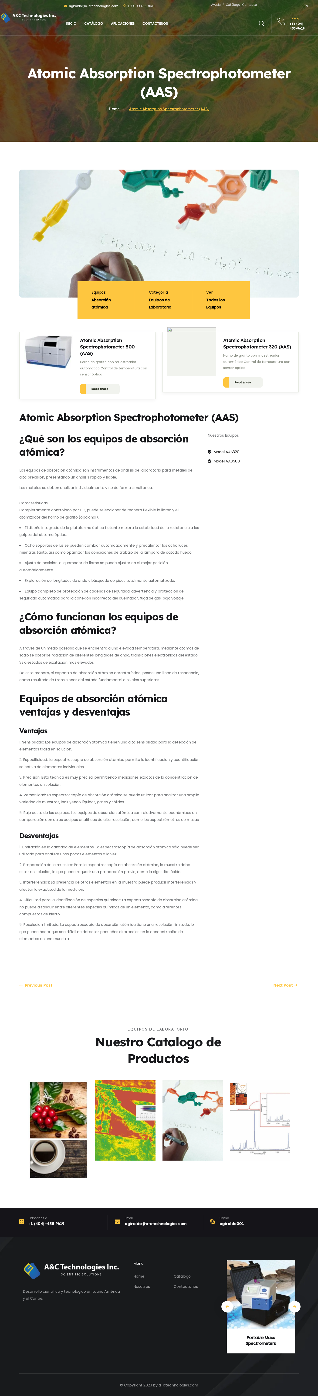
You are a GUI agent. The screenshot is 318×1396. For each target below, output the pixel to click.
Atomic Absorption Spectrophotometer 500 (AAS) (107, 346)
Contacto (249, 4)
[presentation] (227, 1306)
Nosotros (141, 1286)
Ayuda (216, 4)
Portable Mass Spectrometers (261, 1340)
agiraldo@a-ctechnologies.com (93, 6)
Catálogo (233, 4)
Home (138, 1276)
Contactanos (186, 1286)
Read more (99, 389)
